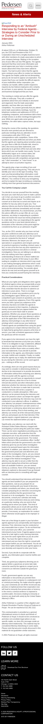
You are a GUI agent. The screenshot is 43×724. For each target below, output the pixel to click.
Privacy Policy (6, 700)
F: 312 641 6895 (7, 688)
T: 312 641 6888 (6, 686)
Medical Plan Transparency (10, 702)
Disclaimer (4, 695)
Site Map (4, 704)
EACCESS (4, 706)
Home (3, 693)
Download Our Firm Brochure (17, 667)
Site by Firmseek (8, 716)
